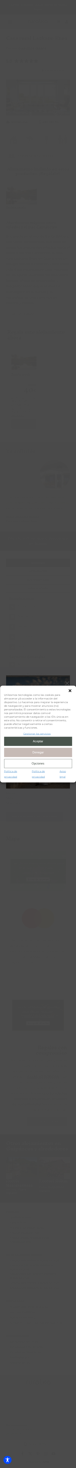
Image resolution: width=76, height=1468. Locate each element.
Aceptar (38, 741)
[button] (70, 691)
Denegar (38, 752)
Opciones (38, 763)
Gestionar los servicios (37, 733)
